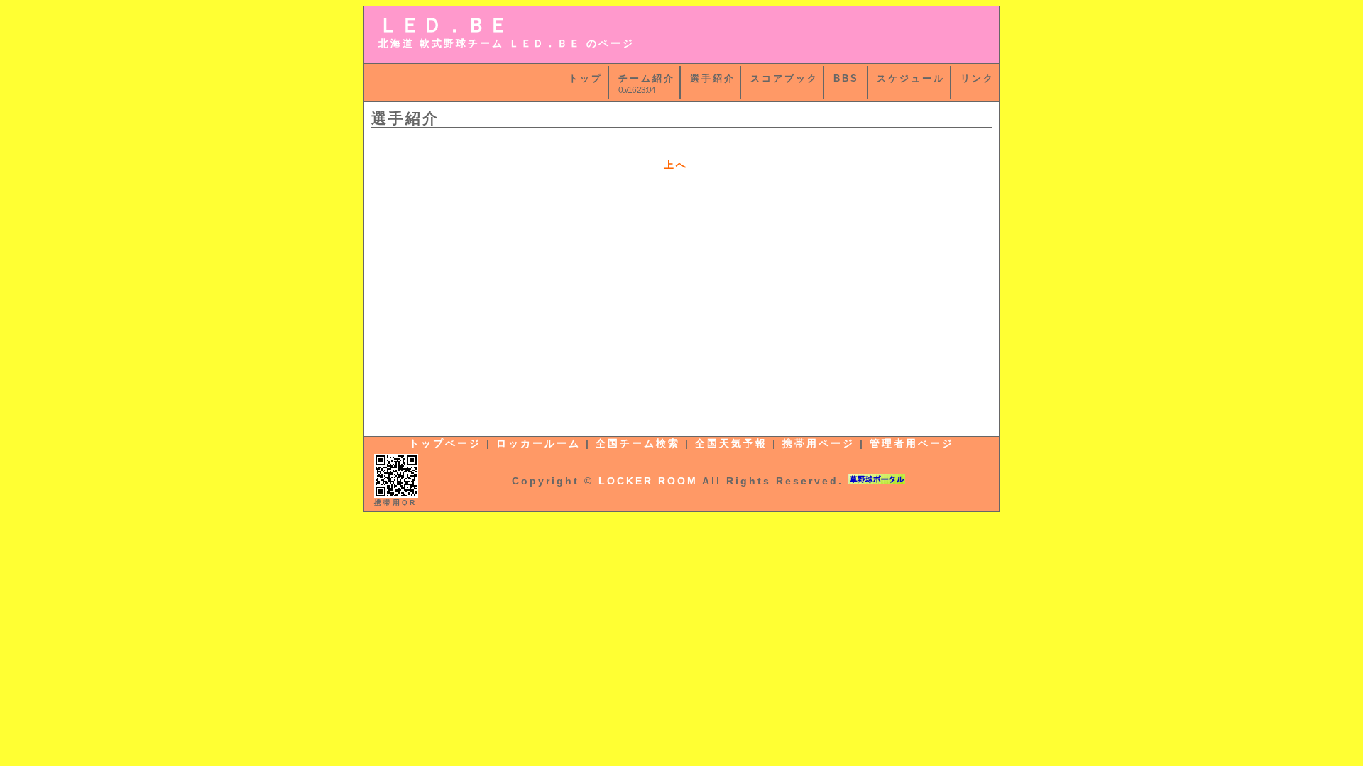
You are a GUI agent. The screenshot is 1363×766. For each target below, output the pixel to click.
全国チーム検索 (638, 443)
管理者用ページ (912, 443)
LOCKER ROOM (648, 481)
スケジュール (911, 78)
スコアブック (784, 78)
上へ (676, 164)
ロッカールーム (538, 443)
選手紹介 (712, 78)
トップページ (445, 443)
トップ (586, 78)
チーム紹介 (646, 78)
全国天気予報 (731, 443)
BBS (846, 78)
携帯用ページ (818, 443)
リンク (977, 78)
